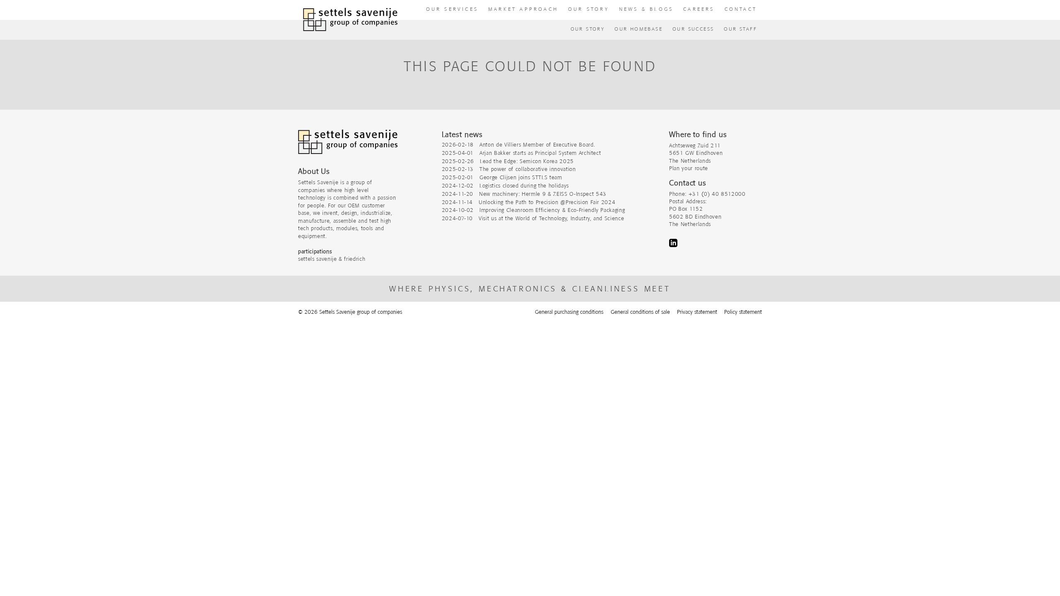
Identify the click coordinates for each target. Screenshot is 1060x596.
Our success (693, 28)
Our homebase (638, 28)
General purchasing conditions (569, 312)
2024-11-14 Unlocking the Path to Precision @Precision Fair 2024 (529, 202)
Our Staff (740, 28)
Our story (588, 9)
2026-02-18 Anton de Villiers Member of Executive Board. (518, 145)
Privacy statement (697, 312)
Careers (698, 9)
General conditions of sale (640, 312)
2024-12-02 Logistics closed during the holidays (505, 186)
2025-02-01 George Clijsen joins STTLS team (502, 177)
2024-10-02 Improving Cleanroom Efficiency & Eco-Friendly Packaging (533, 210)
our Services (452, 9)
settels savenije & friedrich (331, 259)
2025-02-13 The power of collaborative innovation (509, 169)
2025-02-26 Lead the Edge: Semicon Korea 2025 (508, 161)
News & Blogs (646, 9)
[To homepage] (350, 19)
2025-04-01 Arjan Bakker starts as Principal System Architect (521, 153)
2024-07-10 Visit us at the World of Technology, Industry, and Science (533, 218)
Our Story (588, 28)
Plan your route (688, 168)
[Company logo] (348, 146)
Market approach (523, 9)
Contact (741, 9)
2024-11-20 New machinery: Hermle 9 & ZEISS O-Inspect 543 (524, 194)
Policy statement (743, 312)
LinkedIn (673, 243)
